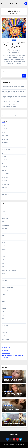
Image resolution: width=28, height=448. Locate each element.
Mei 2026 (4, 132)
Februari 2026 (5, 135)
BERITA (3, 221)
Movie (3, 311)
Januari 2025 (5, 177)
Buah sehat (4, 228)
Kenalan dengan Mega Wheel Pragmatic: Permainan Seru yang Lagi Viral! (14, 45)
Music (3, 315)
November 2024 (6, 184)
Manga (3, 301)
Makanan (4, 297)
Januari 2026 (5, 139)
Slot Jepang (5, 325)
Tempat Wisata (5, 329)
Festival (4, 259)
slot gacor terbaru (6, 353)
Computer (4, 242)
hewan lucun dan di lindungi (9, 270)
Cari (3, 71)
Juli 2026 (4, 125)
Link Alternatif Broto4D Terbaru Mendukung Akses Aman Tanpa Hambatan (13, 381)
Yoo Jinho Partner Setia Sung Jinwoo (11, 101)
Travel (3, 336)
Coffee (3, 239)
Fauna (3, 256)
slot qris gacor (5, 350)
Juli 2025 (4, 156)
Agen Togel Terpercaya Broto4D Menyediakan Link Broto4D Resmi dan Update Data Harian (13, 395)
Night (3, 318)
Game (14, 40)
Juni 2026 (4, 128)
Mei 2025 (4, 163)
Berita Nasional (5, 225)
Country (4, 246)
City (3, 235)
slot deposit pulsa (6, 347)
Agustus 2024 (5, 194)
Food (3, 263)
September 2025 (6, 149)
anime (3, 211)
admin (11, 50)
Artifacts (4, 214)
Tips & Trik (4, 332)
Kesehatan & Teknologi (7, 287)
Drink (3, 252)
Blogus (21, 444)
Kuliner (3, 294)
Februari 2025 (5, 173)
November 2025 (6, 142)
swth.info (13, 4)
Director (4, 249)
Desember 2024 (6, 180)
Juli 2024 (4, 198)
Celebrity (4, 232)
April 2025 (4, 166)
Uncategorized (5, 339)
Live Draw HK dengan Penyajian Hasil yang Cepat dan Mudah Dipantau (13, 409)
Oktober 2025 (5, 146)
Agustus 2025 (5, 153)
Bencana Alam (5, 218)
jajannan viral (5, 280)
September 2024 (6, 191)
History (3, 273)
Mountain (4, 308)
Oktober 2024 (5, 187)
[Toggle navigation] (2, 3)
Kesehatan (4, 284)
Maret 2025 (4, 170)
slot (2, 345)
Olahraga (4, 322)
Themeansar (14, 446)
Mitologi (4, 304)
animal (3, 207)
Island (3, 277)
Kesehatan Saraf (6, 291)
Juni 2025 (4, 160)
